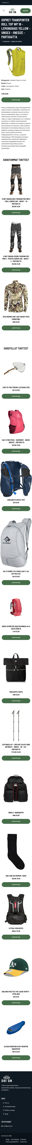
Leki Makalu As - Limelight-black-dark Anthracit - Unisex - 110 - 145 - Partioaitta (16, 746)
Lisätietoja (16, 100)
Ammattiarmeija (10, 1106)
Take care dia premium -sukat (16, 876)
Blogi (6, 1114)
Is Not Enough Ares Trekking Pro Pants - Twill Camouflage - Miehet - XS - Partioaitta (16, 201)
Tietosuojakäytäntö (11, 1142)
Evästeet (23, 1139)
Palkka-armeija (10, 1110)
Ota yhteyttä (15, 1139)
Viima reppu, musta (16, 692)
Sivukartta (23, 1142)
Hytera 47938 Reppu (16, 928)
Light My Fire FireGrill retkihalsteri (16, 387)
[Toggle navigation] (3, 10)
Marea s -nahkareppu (16, 812)
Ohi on (7, 1103)
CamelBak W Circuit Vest (16, 500)
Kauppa (25, 11)
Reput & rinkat (17, 41)
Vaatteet (6, 41)
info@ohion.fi (5, 2)
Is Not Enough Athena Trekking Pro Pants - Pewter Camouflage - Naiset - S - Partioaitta (16, 258)
